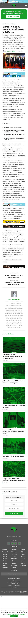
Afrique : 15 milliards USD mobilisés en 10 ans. (14, 406)
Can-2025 (5, 558)
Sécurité (13, 23)
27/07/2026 (5, 482)
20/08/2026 (5, 360)
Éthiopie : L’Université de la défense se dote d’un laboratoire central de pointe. (13, 431)
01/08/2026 (5, 435)
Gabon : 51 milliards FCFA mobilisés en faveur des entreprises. (14, 382)
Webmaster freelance (8, 592)
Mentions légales (14, 587)
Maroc (4, 262)
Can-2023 (5, 556)
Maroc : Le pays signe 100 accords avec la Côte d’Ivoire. (14, 139)
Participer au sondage (13, 16)
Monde (14, 561)
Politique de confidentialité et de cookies (15, 614)
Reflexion (23, 549)
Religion (23, 552)
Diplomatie (5, 567)
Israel (20, 259)
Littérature (14, 558)
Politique (8, 23)
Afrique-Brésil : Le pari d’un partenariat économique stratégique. (14, 480)
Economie (14, 352)
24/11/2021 (20, 51)
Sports (23, 561)
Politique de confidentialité (14, 585)
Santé (23, 554)
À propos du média (14, 583)
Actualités (4, 549)
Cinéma (5, 561)
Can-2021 (5, 554)
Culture (5, 563)
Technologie (23, 565)
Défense (8, 259)
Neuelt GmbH (21, 592)
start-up (23, 563)
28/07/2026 (5, 458)
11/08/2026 (5, 409)
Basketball (5, 552)
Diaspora (5, 565)
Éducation (14, 552)
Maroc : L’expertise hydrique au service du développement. (14, 135)
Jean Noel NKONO (11, 51)
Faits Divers (14, 554)
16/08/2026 (5, 384)
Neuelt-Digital (23, 591)
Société (23, 558)
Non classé (14, 565)
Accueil (4, 23)
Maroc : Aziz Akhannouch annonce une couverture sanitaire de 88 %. (14, 131)
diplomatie (14, 259)
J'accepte (14, 616)
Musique (14, 563)
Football (14, 556)
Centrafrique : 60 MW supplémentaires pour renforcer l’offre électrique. (12, 356)
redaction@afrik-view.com (14, 578)
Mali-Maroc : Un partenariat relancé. (13, 127)
